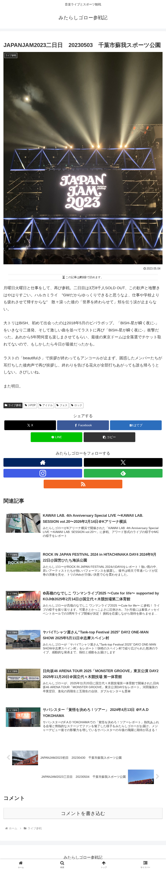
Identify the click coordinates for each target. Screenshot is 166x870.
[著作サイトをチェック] (42, 462)
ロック (78, 405)
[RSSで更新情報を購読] (83, 484)
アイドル (47, 405)
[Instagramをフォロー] (42, 473)
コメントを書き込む (83, 813)
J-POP (32, 405)
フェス (63, 405)
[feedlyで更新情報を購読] (123, 473)
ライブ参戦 (14, 405)
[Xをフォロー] (123, 462)
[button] (109, 437)
